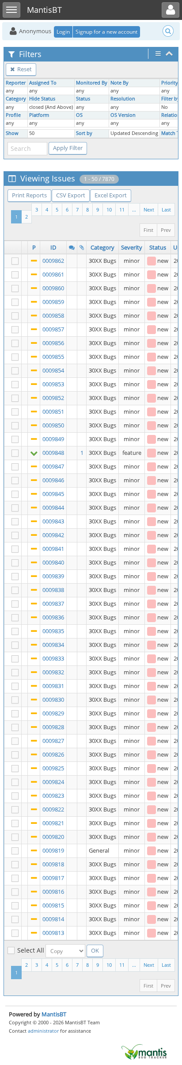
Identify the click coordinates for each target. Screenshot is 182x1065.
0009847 (53, 466)
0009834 (53, 645)
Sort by (84, 133)
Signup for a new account (106, 31)
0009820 (53, 837)
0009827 (53, 741)
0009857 (53, 329)
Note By (119, 83)
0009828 (53, 727)
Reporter (16, 83)
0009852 (53, 398)
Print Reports (29, 195)
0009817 (53, 878)
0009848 (53, 453)
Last (166, 209)
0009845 (53, 494)
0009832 (53, 672)
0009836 (53, 617)
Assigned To (43, 83)
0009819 (53, 850)
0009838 (53, 590)
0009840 (53, 562)
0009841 (53, 549)
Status (83, 99)
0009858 (53, 315)
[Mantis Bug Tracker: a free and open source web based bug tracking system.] (144, 1051)
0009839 (53, 576)
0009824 (53, 782)
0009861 (53, 274)
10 (109, 209)
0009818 (53, 864)
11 (122, 209)
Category (16, 99)
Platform (39, 115)
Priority (169, 83)
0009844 (53, 507)
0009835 (53, 631)
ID (53, 247)
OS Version (123, 115)
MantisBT (54, 1014)
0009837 (53, 603)
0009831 (53, 686)
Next (149, 209)
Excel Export (111, 195)
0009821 (53, 823)
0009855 (53, 357)
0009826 (53, 754)
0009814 (53, 919)
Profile (13, 115)
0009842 (53, 535)
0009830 (53, 700)
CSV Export (70, 195)
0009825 (53, 768)
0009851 (53, 411)
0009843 (53, 521)
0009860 (53, 288)
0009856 (53, 343)
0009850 (53, 425)
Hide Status (42, 99)
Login (63, 31)
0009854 (53, 370)
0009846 (53, 480)
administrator (43, 1030)
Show (12, 133)
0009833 (53, 658)
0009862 (53, 261)
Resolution (122, 99)
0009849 (53, 439)
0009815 (53, 905)
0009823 (53, 796)
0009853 (53, 384)
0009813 (53, 933)
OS (79, 115)
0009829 (53, 713)
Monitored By (91, 83)
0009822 (53, 809)
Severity (131, 247)
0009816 (53, 892)
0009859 (53, 302)
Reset (24, 69)
